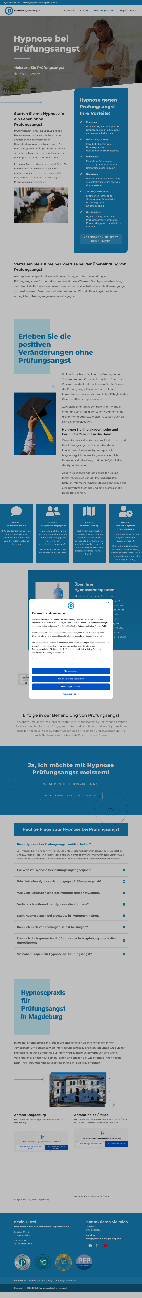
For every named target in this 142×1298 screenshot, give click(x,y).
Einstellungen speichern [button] (71, 686)
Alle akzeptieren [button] (71, 671)
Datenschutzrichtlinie (71, 694)
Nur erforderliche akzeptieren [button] (71, 679)
